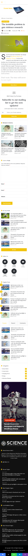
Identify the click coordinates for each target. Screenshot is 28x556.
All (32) (14, 249)
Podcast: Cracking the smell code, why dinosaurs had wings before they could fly (19, 300)
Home (4, 18)
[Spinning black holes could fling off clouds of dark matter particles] (21, 143)
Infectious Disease (6, 378)
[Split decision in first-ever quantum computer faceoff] (5, 243)
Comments (23, 323)
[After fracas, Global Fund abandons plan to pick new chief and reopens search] (7, 143)
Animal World (9, 18)
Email (3, 190)
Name (3, 184)
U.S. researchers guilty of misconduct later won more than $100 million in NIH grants (18, 215)
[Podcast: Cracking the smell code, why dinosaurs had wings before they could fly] (5, 301)
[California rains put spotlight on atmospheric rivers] (7, 128)
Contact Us (22, 550)
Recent (13, 323)
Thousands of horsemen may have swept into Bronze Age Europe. (21, 135)
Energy (3, 376)
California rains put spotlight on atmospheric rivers (7, 135)
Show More (14, 85)
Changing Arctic (6, 373)
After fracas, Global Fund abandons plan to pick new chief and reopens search (7, 151)
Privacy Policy (15, 550)
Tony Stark (6, 30)
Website (3, 196)
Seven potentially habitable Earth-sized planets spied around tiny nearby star (19, 222)
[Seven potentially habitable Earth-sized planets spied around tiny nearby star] (5, 223)
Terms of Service (7, 550)
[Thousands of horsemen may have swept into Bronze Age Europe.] (21, 128)
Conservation (5, 371)
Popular (4, 323)
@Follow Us (6, 462)
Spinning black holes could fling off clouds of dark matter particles (20, 150)
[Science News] (10, 2)
